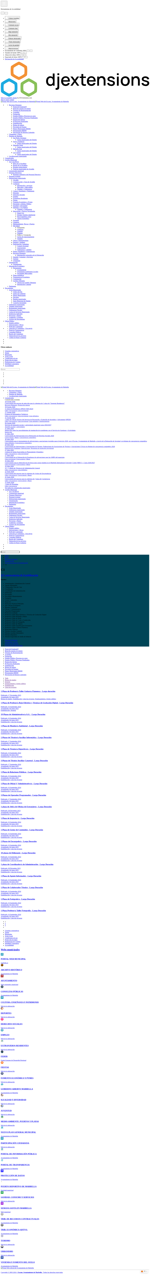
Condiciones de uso (11, 358)
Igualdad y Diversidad (20, 206)
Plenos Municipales (19, 295)
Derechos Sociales (19, 195)
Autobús (20, 231)
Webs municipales (10, 949)
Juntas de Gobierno (19, 293)
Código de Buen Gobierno (17, 337)
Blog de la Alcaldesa (19, 163)
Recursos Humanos (15, 105)
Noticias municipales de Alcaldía (23, 169)
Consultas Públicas (15, 332)
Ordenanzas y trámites (24, 250)
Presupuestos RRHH (20, 130)
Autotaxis (20, 229)
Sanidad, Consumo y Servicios (23, 257)
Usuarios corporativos (12, 351)
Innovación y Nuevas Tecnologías (24, 211)
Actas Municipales (15, 290)
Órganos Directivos (15, 173)
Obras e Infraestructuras (20, 240)
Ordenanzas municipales (17, 304)
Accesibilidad (9, 366)
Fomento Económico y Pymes (22, 202)
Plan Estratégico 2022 (24, 217)
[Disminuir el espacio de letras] (23, 57)
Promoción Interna (19, 119)
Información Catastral (24, 284)
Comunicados (9, 158)
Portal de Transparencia (16, 330)
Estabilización (17, 123)
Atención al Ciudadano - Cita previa (20, 328)
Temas (7, 353)
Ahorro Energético (23, 218)
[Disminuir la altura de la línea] (22, 55)
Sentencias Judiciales (15, 314)
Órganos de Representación (22, 110)
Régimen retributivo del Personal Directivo (27, 174)
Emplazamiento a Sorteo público (15, 684)
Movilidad (16, 226)
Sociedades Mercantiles (24, 273)
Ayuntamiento (21, 270)
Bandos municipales (19, 299)
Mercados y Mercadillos (25, 187)
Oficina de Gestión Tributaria (26, 282)
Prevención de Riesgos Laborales (23, 132)
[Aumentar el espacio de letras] (26, 57)
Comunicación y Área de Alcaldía (24, 182)
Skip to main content (7, 100)
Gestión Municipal (11, 160)
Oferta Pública (9, 321)
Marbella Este (17, 149)
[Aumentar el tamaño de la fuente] (25, 53)
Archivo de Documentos (17, 319)
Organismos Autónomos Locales (27, 272)
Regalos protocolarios (20, 167)
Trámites (20, 233)
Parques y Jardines (19, 242)
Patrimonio (12, 286)
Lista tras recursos (10, 687)
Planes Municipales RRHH (22, 129)
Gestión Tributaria (19, 281)
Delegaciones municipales (17, 178)
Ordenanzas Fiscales (15, 310)
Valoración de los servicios (17, 336)
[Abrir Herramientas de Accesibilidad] (4, 4)
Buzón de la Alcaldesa (20, 165)
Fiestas (15, 200)
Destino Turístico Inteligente (26, 215)
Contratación (17, 279)
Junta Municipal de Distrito (22, 301)
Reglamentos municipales (17, 308)
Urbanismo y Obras (15, 134)
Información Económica (16, 266)
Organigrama (17, 264)
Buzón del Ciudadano (16, 334)
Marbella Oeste (18, 145)
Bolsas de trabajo (18, 125)
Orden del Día (17, 292)
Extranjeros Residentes (20, 198)
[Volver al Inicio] (35, 101)
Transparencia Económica (21, 277)
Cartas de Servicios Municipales (19, 312)
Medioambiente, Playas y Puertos (23, 224)
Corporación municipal (16, 171)
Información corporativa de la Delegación (30, 255)
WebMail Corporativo (12, 364)
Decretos (16, 297)
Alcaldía (15, 180)
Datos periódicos (18, 275)
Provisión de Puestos (19, 127)
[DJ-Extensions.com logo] (75, 96)
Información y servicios (24, 185)
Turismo (15, 259)
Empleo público (14, 323)
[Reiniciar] (2, 13)
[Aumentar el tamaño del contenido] (31, 51)
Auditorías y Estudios (16, 317)
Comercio (16, 184)
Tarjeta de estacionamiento (25, 237)
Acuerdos (16, 112)
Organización (13, 262)
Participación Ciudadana (21, 244)
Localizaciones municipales (18, 156)
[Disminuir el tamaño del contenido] (28, 51)
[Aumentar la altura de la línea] (25, 55)
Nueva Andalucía (18, 141)
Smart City (20, 213)
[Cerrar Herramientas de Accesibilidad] (6, 13)
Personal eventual (14, 176)
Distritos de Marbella (15, 136)
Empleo (15, 196)
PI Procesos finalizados (20, 121)
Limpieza (16, 222)
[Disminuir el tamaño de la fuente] (22, 53)
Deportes (16, 193)
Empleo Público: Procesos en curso (24, 116)
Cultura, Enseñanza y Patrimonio (23, 191)
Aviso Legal (9, 356)
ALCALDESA (14, 162)
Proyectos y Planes (15, 315)
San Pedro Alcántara (19, 138)
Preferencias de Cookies (12, 362)
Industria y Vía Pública (20, 207)
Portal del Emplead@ (20, 107)
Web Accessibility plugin (9, 98)
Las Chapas (17, 152)
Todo (6, 678)
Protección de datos (11, 360)
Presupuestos (17, 268)
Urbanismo (16, 261)
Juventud (16, 220)
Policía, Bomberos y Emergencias (24, 251)
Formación (16, 114)
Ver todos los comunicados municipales (17, 488)
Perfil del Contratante (16, 326)
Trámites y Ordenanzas (24, 189)
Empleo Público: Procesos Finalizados (25, 118)
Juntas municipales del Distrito (27, 140)
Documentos (9, 288)
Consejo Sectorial (22, 246)
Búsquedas (8, 355)
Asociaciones (21, 248)
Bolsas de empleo (10, 680)
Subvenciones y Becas (16, 325)
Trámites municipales (16, 306)
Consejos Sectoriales (19, 303)
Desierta (7, 682)
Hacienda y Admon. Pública (22, 204)
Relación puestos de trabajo (22, 108)
